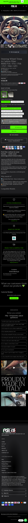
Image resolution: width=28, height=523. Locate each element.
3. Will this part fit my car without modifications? (11, 328)
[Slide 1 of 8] (2, 46)
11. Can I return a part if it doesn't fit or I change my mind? (12, 353)
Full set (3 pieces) (6, 101)
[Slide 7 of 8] (23, 46)
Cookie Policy (5, 468)
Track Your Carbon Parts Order (9, 472)
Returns (3, 470)
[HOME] (1, 10)
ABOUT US (4, 450)
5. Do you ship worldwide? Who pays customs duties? (12, 334)
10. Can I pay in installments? (7, 350)
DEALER (4, 448)
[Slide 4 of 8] (12, 46)
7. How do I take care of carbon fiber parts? (10, 340)
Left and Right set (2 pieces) (17, 101)
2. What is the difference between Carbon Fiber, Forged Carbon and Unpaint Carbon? (12, 325)
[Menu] (1, 6)
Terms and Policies (14, 519)
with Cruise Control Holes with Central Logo (11, 108)
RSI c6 (12, 516)
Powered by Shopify (16, 516)
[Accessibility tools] (22, 1)
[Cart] (26, 6)
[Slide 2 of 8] (5, 46)
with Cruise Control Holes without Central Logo (12, 111)
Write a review (14, 298)
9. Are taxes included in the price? (8, 347)
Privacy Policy (5, 464)
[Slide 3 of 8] (9, 46)
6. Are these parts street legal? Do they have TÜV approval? (13, 337)
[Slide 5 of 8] (16, 46)
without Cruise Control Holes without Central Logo (12, 113)
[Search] (4, 6)
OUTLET (4, 444)
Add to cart (19, 127)
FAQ (3, 459)
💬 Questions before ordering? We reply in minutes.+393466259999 (14, 140)
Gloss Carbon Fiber (4, 91)
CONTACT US (14, 220)
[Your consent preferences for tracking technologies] (26, 392)
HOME (3, 442)
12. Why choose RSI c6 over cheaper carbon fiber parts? (12, 356)
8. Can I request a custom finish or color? (9, 344)
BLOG (3, 446)
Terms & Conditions (6, 466)
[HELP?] (25, 520)
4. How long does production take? (8, 331)
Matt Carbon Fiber (11, 91)
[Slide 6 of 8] (19, 46)
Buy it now (14, 131)
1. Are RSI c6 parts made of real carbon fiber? (10, 321)
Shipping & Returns (14, 262)
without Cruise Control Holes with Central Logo (12, 116)
